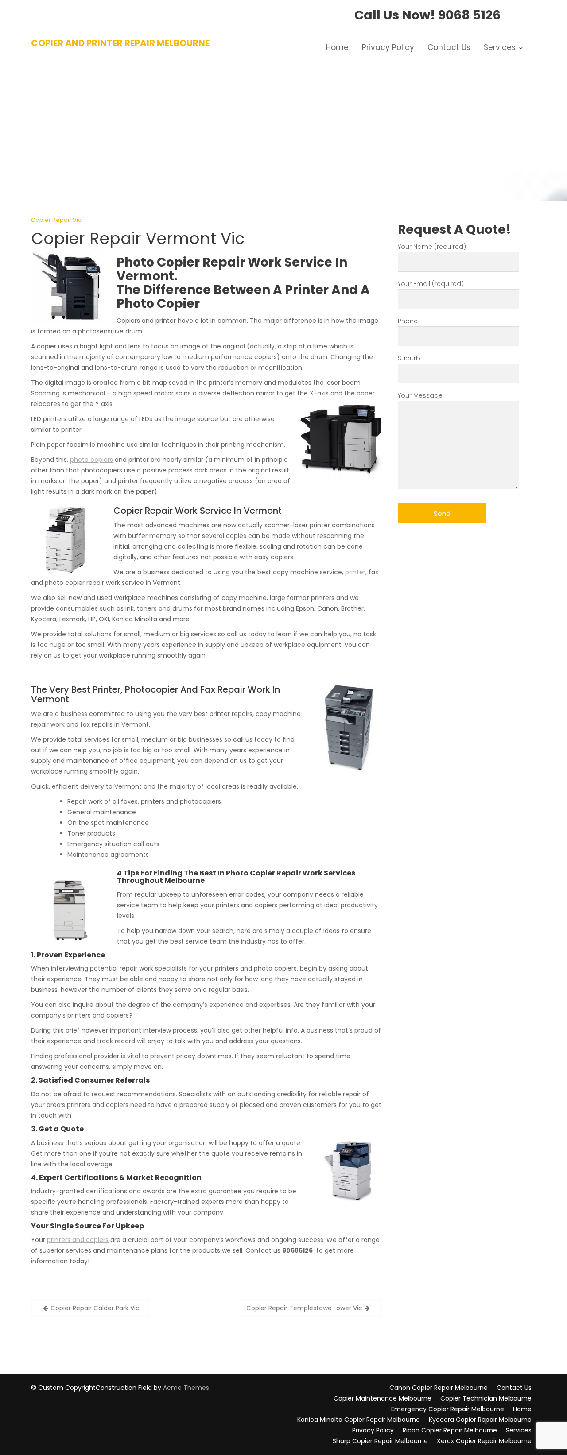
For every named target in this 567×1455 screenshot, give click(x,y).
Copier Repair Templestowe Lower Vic (304, 1308)
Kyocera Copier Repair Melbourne (480, 1419)
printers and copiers (78, 1239)
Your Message (420, 395)
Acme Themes (186, 1387)
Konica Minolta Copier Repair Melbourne (358, 1419)
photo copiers (91, 459)
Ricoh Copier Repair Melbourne (450, 1430)
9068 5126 (469, 15)
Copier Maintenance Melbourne (382, 1398)
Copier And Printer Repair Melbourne (120, 43)
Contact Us (448, 47)
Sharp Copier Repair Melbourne (380, 1440)
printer (355, 572)
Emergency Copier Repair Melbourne (447, 1409)
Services (500, 47)
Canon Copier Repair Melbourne (438, 1387)
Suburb (409, 358)
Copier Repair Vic (56, 220)
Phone (408, 321)
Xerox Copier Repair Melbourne (484, 1440)
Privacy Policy (388, 47)
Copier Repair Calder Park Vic (95, 1308)
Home (337, 47)
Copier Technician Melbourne (486, 1398)
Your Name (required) (432, 246)
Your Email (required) (431, 283)
